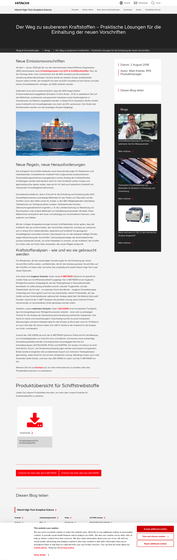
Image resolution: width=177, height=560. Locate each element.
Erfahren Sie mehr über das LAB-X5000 (80, 473)
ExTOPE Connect (96, 518)
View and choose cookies (153, 536)
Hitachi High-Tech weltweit (100, 522)
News (67, 518)
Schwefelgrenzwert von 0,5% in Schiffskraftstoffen (64, 71)
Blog (41, 522)
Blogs (47, 50)
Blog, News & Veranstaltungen (108, 10)
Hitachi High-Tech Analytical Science (33, 10)
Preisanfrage (143, 3)
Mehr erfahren (124, 151)
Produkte (75, 10)
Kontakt (39, 367)
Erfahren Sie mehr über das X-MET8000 (37, 473)
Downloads (69, 522)
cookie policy (40, 548)
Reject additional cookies (155, 544)
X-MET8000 (67, 276)
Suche (158, 3)
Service (138, 10)
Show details (40, 555)
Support (18, 522)
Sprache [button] (127, 3)
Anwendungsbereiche (48, 518)
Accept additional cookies (155, 529)
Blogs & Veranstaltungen (27, 50)
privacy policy (67, 548)
